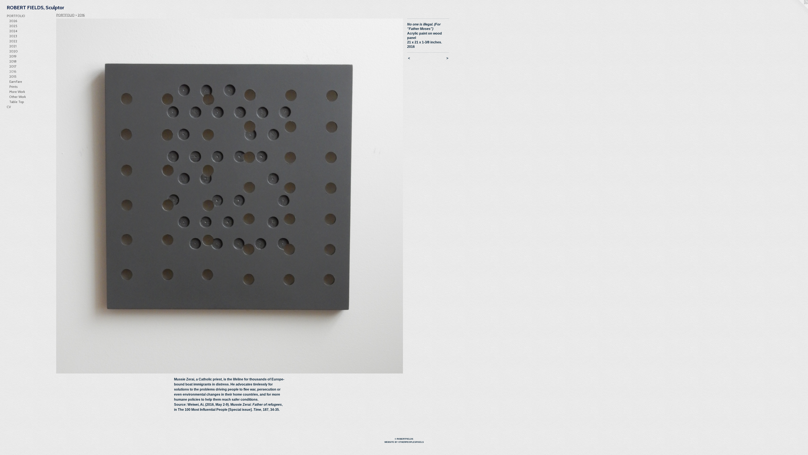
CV (9, 107)
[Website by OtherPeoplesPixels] (799, 8)
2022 (13, 41)
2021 (12, 46)
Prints (13, 87)
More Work (17, 92)
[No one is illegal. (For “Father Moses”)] (229, 196)
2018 (12, 61)
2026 (13, 21)
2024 (13, 31)
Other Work (17, 97)
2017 (12, 66)
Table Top (16, 102)
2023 (13, 36)
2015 (12, 77)
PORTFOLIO (16, 16)
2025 (13, 26)
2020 (13, 51)
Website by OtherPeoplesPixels (404, 442)
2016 (12, 72)
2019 (12, 56)
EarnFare (15, 82)
